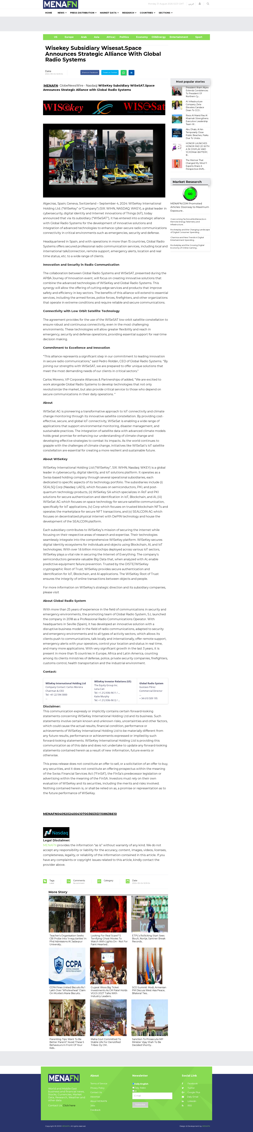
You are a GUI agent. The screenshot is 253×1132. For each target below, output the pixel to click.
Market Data (108, 12)
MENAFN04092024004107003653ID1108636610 (80, 814)
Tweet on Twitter (110, 72)
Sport (197, 37)
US (52, 37)
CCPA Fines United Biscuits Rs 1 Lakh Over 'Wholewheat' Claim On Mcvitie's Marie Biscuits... (67, 990)
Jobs (92, 1105)
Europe (69, 37)
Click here (69, 1105)
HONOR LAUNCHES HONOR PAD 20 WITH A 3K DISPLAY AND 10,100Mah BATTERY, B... (198, 149)
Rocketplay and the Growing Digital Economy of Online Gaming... (187, 246)
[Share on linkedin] (131, 72)
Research (128, 12)
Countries (146, 12)
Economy (142, 37)
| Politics (123, 37)
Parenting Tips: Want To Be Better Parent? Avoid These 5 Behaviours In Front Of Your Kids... (66, 1043)
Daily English (141, 1084)
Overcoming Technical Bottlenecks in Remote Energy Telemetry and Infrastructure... (188, 222)
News (61, 12)
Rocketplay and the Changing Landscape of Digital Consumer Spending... (190, 231)
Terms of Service (98, 1083)
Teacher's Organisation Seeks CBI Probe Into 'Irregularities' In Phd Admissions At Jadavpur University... (67, 940)
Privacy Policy (97, 1088)
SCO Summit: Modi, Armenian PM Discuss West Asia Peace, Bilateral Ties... (149, 990)
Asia (96, 37)
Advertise (95, 1096)
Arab (83, 37)
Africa (110, 37)
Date (48, 71)
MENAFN (51, 85)
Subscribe (140, 1104)
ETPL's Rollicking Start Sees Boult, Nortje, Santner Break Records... (148, 938)
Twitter (191, 1088)
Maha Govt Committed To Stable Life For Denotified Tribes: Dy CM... (106, 1042)
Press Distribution (82, 12)
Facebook (192, 1083)
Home (48, 12)
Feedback (95, 1110)
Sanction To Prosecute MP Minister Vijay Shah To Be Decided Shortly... (147, 1042)
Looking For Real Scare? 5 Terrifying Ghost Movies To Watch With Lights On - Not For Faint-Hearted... (109, 940)
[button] (200, 3)
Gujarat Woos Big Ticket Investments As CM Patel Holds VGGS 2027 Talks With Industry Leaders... (109, 992)
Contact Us (96, 1092)
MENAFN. (66, 1126)
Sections (164, 12)
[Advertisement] (127, 24)
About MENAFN (98, 1101)
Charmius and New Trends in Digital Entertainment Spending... (187, 238)
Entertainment (174, 37)
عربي (191, 3)
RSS (189, 1105)
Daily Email (192, 1096)
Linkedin (191, 1101)
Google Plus (193, 1092)
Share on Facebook (90, 72)
